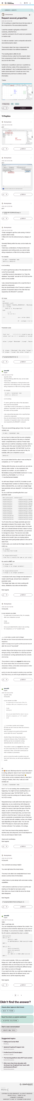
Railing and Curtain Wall (11, 1041)
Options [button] (31, 9)
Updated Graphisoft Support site (14, 1047)
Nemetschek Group (25, 1099)
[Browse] (2, 3)
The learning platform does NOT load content (18, 1058)
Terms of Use (21, 1095)
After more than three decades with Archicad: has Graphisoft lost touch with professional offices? (16, 1065)
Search (21, 3)
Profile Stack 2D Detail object (13, 1052)
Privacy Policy (12, 1095)
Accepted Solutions (10, 1020)
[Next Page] (21, 995)
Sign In (31, 3)
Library (17, 104)
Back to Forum (8, 1011)
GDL (12, 104)
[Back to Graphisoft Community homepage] (9, 3)
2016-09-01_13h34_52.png (11, 212)
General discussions (9, 1049)
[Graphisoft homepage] (26, 1084)
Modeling (6, 1043)
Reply (24, 108)
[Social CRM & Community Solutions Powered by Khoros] (4, 1089)
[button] (3, 108)
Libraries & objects (8, 1054)
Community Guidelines (16, 1097)
